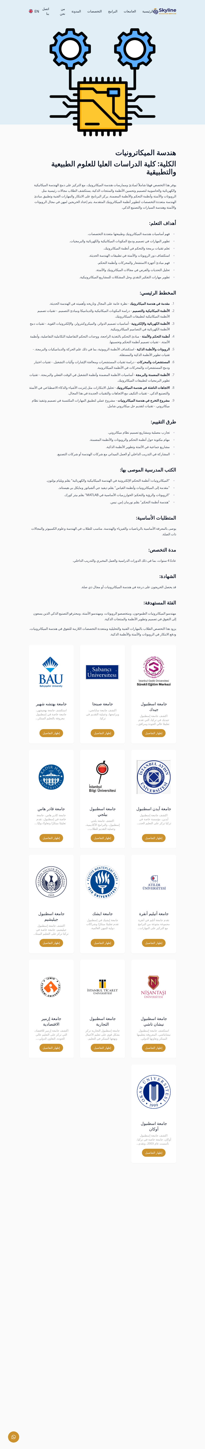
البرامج (112, 11)
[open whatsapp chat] (13, 1437)
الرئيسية (147, 11)
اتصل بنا (45, 11)
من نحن (62, 11)
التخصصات (94, 11)
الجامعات (130, 11)
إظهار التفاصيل (153, 733)
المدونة (76, 11)
